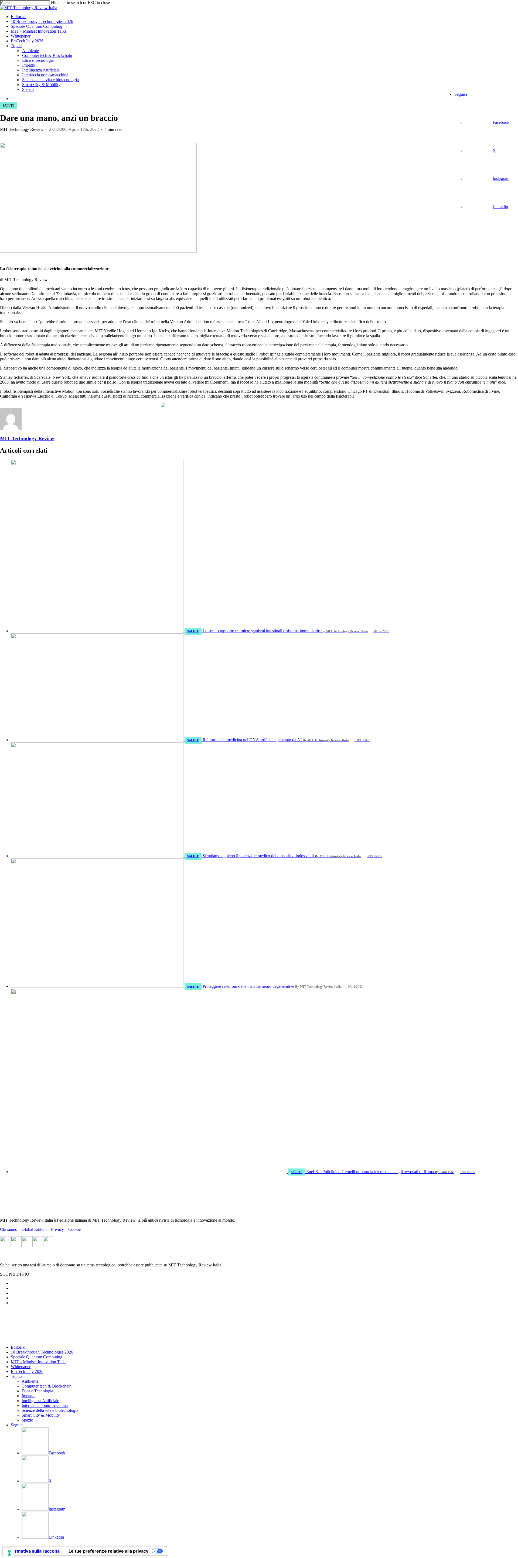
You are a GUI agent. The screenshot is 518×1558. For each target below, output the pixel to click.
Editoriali (18, 1347)
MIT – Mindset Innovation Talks (38, 1361)
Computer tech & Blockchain (46, 1386)
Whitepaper (20, 1366)
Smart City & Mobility (41, 1415)
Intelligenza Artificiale (40, 1400)
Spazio (27, 1420)
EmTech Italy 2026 (27, 1371)
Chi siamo (8, 1229)
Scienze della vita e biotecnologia (50, 1410)
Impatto (28, 1395)
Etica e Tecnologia (37, 1391)
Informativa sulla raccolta (33, 1551)
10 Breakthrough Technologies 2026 (42, 1352)
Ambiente (30, 1381)
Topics (16, 1376)
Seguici (17, 1425)
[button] (14, 1274)
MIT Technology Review (21, 129)
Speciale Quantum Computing (36, 1357)
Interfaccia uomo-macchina (45, 1405)
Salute (8, 105)
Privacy (57, 1229)
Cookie (74, 1229)
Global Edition (34, 1229)
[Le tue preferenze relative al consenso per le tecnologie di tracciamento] (9, 1553)
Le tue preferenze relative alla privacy (108, 1551)
